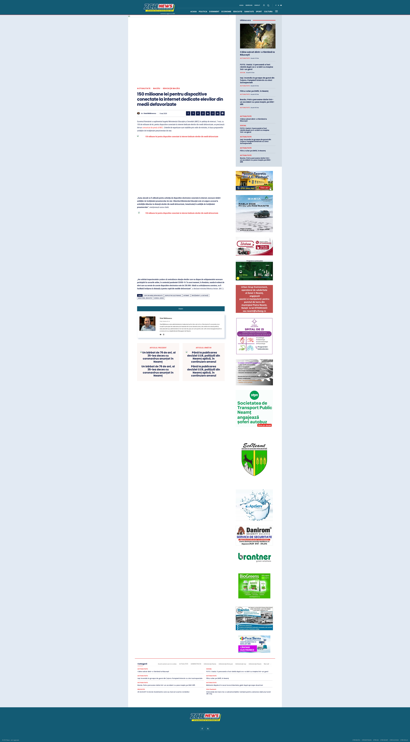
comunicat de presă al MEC (152, 127)
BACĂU (156, 88)
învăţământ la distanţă (200, 295)
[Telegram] (222, 113)
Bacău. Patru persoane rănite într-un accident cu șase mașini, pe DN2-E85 (257, 101)
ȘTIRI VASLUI (404, 740)
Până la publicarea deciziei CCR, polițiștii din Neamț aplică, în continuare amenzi (203, 371)
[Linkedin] (208, 113)
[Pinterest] (198, 113)
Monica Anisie (159, 298)
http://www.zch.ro (165, 321)
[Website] (163, 334)
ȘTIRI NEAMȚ (384, 740)
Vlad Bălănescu (150, 113)
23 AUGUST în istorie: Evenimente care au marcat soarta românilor (164, 692)
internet (186, 295)
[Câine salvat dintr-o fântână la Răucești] (257, 36)
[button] (268, 5)
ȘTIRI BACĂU (356, 740)
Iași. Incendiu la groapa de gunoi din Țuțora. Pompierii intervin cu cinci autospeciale (257, 80)
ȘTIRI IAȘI (376, 740)
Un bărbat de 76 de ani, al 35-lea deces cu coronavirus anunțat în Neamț (158, 371)
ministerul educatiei (145, 298)
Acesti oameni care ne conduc (167, 664)
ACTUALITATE (143, 88)
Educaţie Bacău (171, 88)
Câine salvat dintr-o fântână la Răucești (257, 53)
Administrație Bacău (210, 664)
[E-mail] (213, 113)
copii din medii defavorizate (153, 295)
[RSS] (278, 5)
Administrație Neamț (255, 664)
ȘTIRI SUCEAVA (394, 740)
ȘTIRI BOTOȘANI (366, 740)
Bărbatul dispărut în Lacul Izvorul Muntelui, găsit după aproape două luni (234, 685)
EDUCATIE (141, 689)
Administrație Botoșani (226, 664)
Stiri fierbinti (211, 689)
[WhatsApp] (203, 113)
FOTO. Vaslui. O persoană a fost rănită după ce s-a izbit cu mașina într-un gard (256, 67)
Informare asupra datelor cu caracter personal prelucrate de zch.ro (205, 725)
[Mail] (160, 334)
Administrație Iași (240, 664)
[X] (193, 113)
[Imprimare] (217, 113)
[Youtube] (281, 5)
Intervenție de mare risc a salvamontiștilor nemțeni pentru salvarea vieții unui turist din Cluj (238, 693)
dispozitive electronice (173, 295)
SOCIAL (242, 72)
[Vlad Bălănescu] (139, 113)
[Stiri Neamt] (159, 7)
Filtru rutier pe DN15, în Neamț (254, 91)
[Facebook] (276, 5)
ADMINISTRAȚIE (196, 664)
